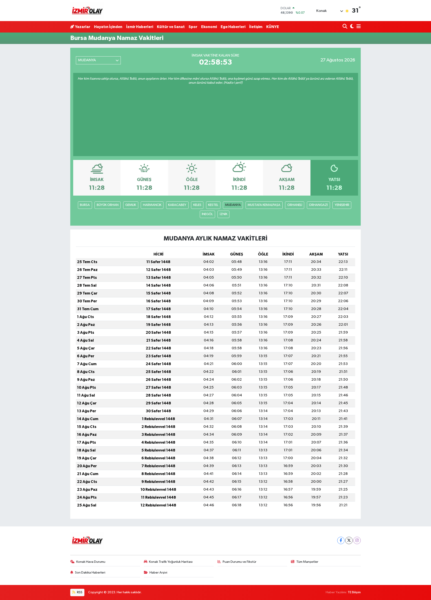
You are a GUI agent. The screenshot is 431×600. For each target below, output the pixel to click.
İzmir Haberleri (139, 27)
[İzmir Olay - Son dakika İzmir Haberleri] (87, 10)
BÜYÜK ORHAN (108, 205)
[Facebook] (341, 540)
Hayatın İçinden (108, 27)
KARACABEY (177, 205)
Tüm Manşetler (307, 561)
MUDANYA (233, 205)
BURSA (85, 205)
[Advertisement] (215, 118)
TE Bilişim (354, 592)
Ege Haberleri (233, 27)
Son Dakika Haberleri (90, 572)
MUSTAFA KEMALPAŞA (264, 205)
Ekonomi (209, 27)
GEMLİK (130, 205)
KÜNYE (272, 27)
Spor (193, 27)
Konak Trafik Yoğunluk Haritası (171, 561)
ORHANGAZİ (318, 205)
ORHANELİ (294, 205)
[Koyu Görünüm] (351, 27)
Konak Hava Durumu (90, 561)
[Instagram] (357, 540)
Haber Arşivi (158, 572)
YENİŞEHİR (342, 205)
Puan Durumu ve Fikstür (239, 561)
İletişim (255, 27)
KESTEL (213, 205)
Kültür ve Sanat (171, 27)
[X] (349, 540)
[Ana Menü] (358, 27)
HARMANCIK (152, 205)
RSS (79, 592)
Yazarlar (82, 27)
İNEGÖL (207, 214)
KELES (197, 205)
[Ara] (345, 27)
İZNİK (223, 214)
